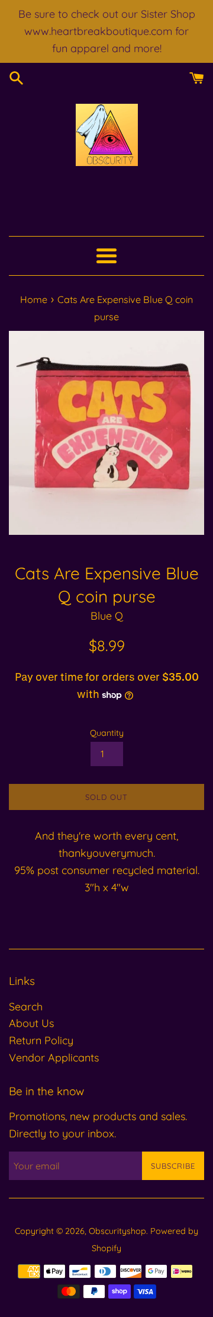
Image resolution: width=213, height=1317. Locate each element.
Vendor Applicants (54, 1057)
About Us (31, 1023)
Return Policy (41, 1040)
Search (26, 1006)
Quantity (107, 733)
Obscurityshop (117, 1231)
